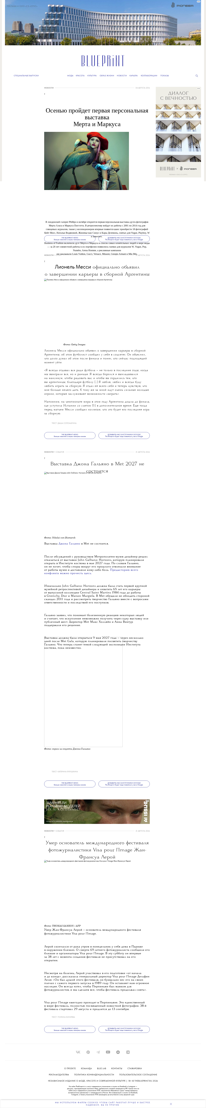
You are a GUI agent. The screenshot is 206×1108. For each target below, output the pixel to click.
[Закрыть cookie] (171, 1104)
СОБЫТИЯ (60, 452)
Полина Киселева (66, 1017)
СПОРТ (59, 255)
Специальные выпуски (26, 76)
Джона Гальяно (70, 543)
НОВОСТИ (49, 88)
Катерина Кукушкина (68, 772)
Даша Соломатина (67, 423)
